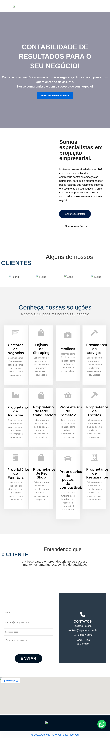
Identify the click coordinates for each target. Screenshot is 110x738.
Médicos (68, 349)
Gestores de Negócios (15, 349)
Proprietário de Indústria (17, 411)
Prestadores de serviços (96, 349)
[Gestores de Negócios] (15, 332)
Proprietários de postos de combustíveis (71, 479)
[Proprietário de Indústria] (15, 395)
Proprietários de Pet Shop (44, 473)
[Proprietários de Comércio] (67, 395)
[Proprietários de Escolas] (94, 395)
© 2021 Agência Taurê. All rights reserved (55, 734)
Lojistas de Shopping (41, 349)
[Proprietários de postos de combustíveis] (68, 458)
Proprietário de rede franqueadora (45, 411)
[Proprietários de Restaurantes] (94, 457)
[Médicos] (67, 334)
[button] (101, 724)
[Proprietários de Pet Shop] (41, 457)
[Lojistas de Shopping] (41, 332)
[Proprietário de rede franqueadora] (41, 395)
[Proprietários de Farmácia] (15, 457)
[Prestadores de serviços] (94, 332)
